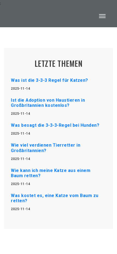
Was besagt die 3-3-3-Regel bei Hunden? (55, 125)
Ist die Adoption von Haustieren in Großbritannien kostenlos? (48, 103)
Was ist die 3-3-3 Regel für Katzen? (49, 80)
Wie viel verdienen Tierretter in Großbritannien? (45, 148)
